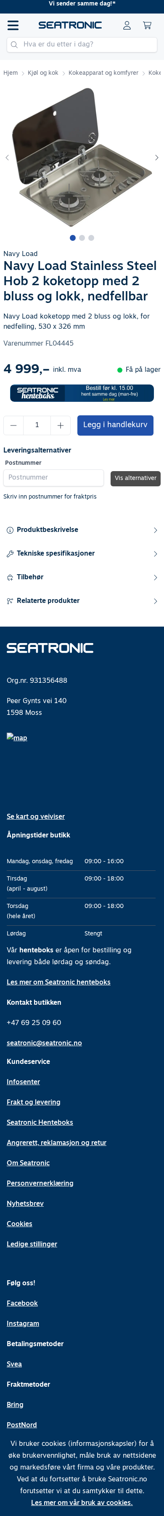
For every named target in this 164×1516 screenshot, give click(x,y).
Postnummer (23, 463)
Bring (15, 1405)
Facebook (22, 1304)
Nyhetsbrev (25, 1204)
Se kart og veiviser (36, 817)
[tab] (73, 238)
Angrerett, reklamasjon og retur (56, 1143)
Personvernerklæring (40, 1184)
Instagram (23, 1324)
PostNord (22, 1425)
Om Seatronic (28, 1163)
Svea (14, 1364)
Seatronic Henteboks (40, 1123)
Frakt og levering (34, 1102)
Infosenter (23, 1082)
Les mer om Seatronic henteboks (59, 982)
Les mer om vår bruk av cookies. (82, 1503)
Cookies (19, 1224)
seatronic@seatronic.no (44, 1043)
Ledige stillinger (32, 1244)
